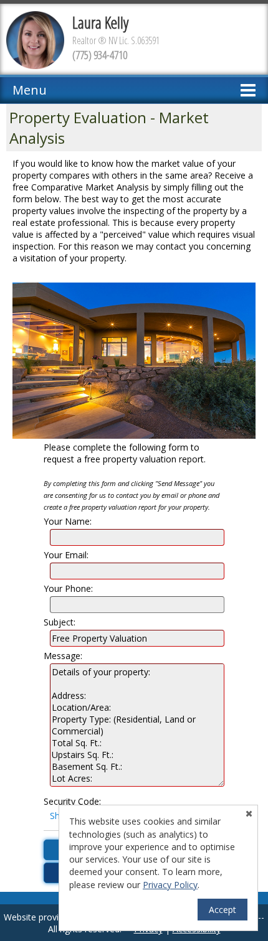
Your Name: (68, 521)
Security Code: (72, 801)
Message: (63, 656)
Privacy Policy (170, 885)
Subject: (59, 622)
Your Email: (66, 555)
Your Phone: (68, 588)
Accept (222, 909)
